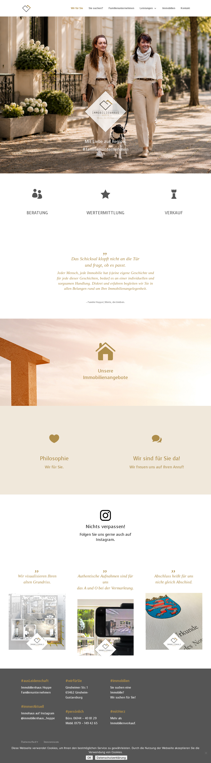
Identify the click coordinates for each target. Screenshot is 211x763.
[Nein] (206, 753)
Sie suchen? (96, 8)
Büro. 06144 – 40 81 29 (81, 718)
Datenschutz (29, 742)
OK (89, 757)
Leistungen (146, 8)
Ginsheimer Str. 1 (77, 688)
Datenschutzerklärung (111, 757)
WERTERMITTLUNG (105, 213)
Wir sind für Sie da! (156, 458)
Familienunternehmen (121, 8)
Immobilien (168, 8)
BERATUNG (37, 213)
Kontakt (185, 8)
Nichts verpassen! (105, 526)
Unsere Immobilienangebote (105, 374)
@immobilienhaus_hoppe (38, 718)
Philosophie (54, 458)
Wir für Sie (77, 8)
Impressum (51, 742)
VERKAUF (174, 213)
